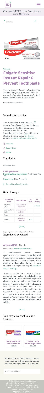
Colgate (6, 68)
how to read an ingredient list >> (25, 138)
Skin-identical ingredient (15, 173)
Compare (9, 143)
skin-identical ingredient (21, 205)
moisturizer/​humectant (21, 219)
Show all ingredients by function (17, 184)
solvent (21, 215)
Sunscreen (8, 179)
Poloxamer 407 (10, 130)
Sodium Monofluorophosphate (15, 131)
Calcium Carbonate (30, 125)
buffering (21, 212)
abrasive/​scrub (21, 210)
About (28, 391)
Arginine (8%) (26, 122)
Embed (8, 152)
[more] (31, 135)
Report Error (11, 148)
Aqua (9, 127)
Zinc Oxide (19, 135)
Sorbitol (19, 127)
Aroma (30, 127)
